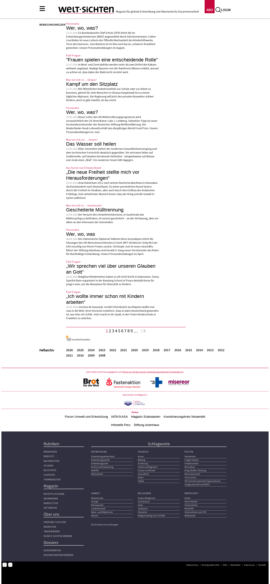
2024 (91, 350)
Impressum (249, 565)
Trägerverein (52, 531)
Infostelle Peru (120, 425)
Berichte (49, 456)
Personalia (72, 24)
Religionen (144, 493)
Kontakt (262, 565)
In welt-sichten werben (58, 536)
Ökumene (142, 512)
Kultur (141, 477)
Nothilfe (95, 470)
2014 (199, 350)
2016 (177, 350)
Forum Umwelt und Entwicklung (86, 417)
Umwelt (95, 493)
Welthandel (189, 515)
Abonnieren (51, 498)
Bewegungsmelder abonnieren (67, 337)
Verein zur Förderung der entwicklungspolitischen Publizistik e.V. (152, 372)
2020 (134, 350)
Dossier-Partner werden (58, 555)
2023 (102, 350)
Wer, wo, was (80, 234)
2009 (91, 355)
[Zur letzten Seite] (144, 331)
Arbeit (187, 498)
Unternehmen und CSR (195, 512)
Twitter (10, 565)
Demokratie (190, 456)
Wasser (94, 515)
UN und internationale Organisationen (202, 481)
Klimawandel (97, 505)
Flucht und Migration (148, 467)
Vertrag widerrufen (211, 565)
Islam (140, 505)
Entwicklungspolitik (100, 460)
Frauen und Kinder (147, 470)
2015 (188, 350)
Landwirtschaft (98, 508)
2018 (156, 350)
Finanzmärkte (191, 505)
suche (218, 10)
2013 (210, 350)
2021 (123, 350)
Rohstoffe (189, 508)
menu (42, 8)
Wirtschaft (191, 493)
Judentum (143, 508)
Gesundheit (143, 474)
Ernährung (143, 463)
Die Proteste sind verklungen (104, 524)
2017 (167, 350)
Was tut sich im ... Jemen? (82, 140)
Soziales (143, 451)
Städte (141, 481)
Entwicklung (99, 451)
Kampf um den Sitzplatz (92, 84)
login (226, 10)
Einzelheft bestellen (81, 339)
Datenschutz (192, 565)
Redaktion (50, 526)
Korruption (189, 467)
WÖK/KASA (119, 417)
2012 (221, 350)
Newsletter (51, 503)
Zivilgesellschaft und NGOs (197, 484)
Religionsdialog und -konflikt (151, 515)
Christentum (144, 501)
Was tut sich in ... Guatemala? (84, 205)
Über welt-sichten (55, 522)
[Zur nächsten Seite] (141, 331)
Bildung (141, 460)
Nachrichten (51, 461)
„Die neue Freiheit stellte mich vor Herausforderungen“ (102, 175)
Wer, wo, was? (82, 28)
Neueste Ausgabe (54, 494)
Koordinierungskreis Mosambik (184, 417)
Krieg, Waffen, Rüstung (195, 470)
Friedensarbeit (191, 463)
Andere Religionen (146, 498)
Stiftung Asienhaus (146, 425)
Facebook (5, 565)
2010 (80, 355)
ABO (209, 10)
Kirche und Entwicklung (102, 467)
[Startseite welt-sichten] (86, 9)
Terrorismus (190, 477)
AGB (225, 565)
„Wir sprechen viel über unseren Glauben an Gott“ (110, 269)
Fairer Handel (190, 501)
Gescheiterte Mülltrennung (94, 210)
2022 (112, 350)
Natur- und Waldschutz (102, 512)
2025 (80, 350)
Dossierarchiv (52, 550)
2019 (145, 350)
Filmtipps (49, 475)
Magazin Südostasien (145, 417)
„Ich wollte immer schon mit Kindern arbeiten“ (105, 299)
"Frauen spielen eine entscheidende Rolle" (112, 60)
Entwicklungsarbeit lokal (102, 456)
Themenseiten (52, 479)
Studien (48, 465)
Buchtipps (50, 470)
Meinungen (50, 451)
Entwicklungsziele (99, 463)
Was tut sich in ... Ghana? (81, 80)
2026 (69, 350)
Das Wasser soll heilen (91, 144)
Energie (94, 501)
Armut (141, 456)
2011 (69, 355)
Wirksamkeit (97, 474)
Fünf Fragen (73, 55)
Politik (188, 451)
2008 (102, 355)
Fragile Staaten (191, 460)
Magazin (51, 486)
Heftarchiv (50, 507)
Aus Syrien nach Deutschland (83, 168)
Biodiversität (97, 498)
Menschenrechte (192, 474)
